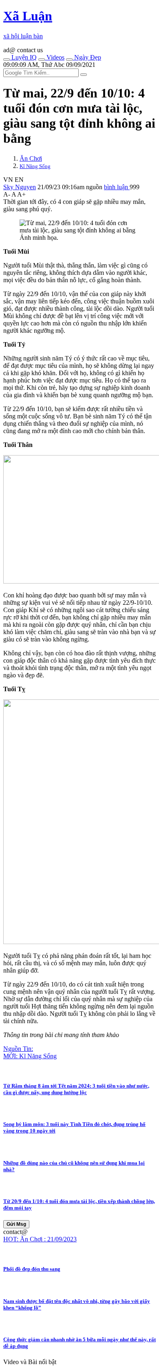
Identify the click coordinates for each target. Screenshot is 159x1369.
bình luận (117, 187)
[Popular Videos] (41, 59)
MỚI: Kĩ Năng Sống (30, 1056)
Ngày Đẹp (87, 57)
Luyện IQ (23, 57)
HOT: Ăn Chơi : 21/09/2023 (40, 1239)
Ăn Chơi (31, 158)
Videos (54, 57)
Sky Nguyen (19, 187)
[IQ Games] (6, 59)
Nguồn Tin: (18, 1048)
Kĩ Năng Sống (35, 166)
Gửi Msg (16, 1224)
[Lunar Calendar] (69, 59)
